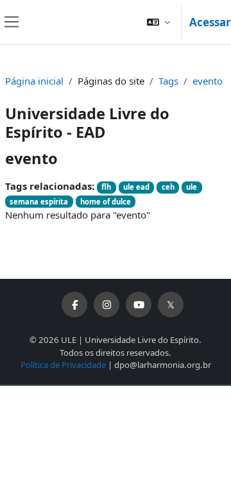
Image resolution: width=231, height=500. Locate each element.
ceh (168, 187)
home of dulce (105, 201)
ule (191, 187)
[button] (158, 22)
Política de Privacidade (63, 365)
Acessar (210, 22)
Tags (168, 80)
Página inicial (34, 80)
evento (208, 80)
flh (106, 187)
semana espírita (39, 201)
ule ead (136, 187)
